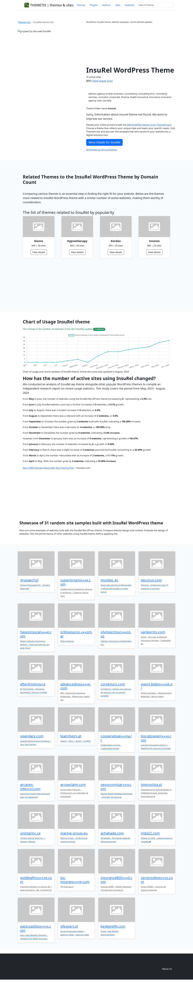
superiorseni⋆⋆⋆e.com (75, 582)
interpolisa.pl (151, 784)
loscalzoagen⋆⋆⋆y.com (156, 738)
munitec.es (109, 580)
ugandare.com (31, 736)
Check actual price (102, 81)
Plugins (94, 5)
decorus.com (151, 580)
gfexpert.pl (69, 926)
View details (38, 252)
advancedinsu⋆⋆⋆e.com (75, 686)
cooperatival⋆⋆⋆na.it (116, 738)
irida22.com (150, 833)
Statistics (130, 5)
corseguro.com (113, 684)
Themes (81, 5)
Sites (117, 5)
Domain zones (166, 963)
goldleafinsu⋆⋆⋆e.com (36, 879)
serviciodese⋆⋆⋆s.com (157, 879)
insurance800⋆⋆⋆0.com (116, 879)
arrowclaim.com (73, 784)
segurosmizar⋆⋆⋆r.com (116, 786)
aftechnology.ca (32, 684)
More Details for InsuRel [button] (104, 142)
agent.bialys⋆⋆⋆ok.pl (157, 686)
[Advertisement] (130, 45)
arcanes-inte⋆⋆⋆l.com (30, 786)
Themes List (24, 22)
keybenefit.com (113, 926)
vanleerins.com (153, 632)
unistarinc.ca (30, 833)
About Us (167, 968)
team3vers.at (70, 736)
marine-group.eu (74, 833)
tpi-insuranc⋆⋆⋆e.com (74, 879)
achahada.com (112, 833)
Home (125, 963)
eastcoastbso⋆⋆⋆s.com (35, 928)
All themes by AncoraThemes (101, 149)
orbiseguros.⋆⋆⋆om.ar (76, 634)
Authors (106, 5)
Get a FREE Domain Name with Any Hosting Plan (48, 467)
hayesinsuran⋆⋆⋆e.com (36, 634)
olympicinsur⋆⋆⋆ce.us (116, 634)
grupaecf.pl (29, 580)
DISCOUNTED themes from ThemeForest (149, 124)
